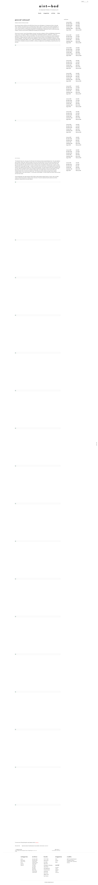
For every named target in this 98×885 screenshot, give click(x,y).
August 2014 (68, 132)
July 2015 (77, 111)
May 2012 (77, 153)
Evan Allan (46, 862)
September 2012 (69, 156)
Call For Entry (23, 861)
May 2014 (77, 127)
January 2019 (68, 60)
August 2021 (68, 42)
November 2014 (69, 127)
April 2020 (78, 52)
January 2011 (68, 162)
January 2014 (68, 124)
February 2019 (78, 68)
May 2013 (77, 140)
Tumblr (56, 868)
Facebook (57, 867)
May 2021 (77, 38)
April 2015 (77, 116)
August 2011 (68, 170)
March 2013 (78, 143)
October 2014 (68, 129)
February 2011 (78, 170)
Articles (53, 13)
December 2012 (69, 151)
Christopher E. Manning (48, 865)
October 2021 (68, 39)
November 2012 (69, 153)
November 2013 (69, 140)
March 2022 (78, 28)
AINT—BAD (49, 6)
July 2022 (77, 22)
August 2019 (68, 68)
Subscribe (57, 872)
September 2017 (69, 92)
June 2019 (77, 62)
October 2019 (68, 65)
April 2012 (78, 154)
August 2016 (68, 106)
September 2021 (69, 41)
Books (39, 13)
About (56, 862)
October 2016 (68, 103)
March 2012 (78, 156)
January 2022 (69, 22)
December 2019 (69, 62)
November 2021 (69, 38)
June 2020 (78, 49)
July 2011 (77, 162)
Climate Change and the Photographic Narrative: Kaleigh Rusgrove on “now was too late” (26, 850)
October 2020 (69, 52)
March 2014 (78, 130)
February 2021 (78, 42)
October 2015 (68, 116)
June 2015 (77, 113)
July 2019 (77, 60)
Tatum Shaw (46, 866)
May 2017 (77, 89)
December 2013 (69, 138)
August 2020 (68, 55)
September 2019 (69, 66)
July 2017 (77, 86)
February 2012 (78, 157)
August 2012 (68, 157)
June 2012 (78, 151)
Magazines (46, 13)
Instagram (57, 869)
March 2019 (78, 66)
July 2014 (77, 124)
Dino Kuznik (46, 872)
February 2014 (78, 132)
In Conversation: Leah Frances (56, 850)
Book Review (23, 860)
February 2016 (78, 106)
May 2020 (33, 867)
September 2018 (69, 79)
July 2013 (77, 137)
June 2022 (78, 23)
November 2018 (69, 76)
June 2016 (77, 100)
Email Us (68, 862)
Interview (22, 863)
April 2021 (78, 39)
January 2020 (69, 47)
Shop (58, 13)
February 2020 (78, 55)
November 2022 (69, 25)
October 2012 (68, 154)
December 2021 (69, 36)
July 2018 (77, 73)
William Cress (46, 874)
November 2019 (69, 63)
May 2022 (78, 25)
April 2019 (78, 65)
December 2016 (69, 100)
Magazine (22, 865)
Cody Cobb (46, 871)
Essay (22, 862)
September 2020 (35, 862)
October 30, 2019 (21, 22)
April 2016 (78, 103)
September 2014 (69, 130)
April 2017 (78, 90)
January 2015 (68, 111)
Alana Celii (46, 863)
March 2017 (78, 92)
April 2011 (77, 167)
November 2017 (69, 89)
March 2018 (78, 79)
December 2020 (69, 49)
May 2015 (77, 114)
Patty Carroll (46, 860)
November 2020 (34, 860)
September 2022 (69, 28)
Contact (56, 860)
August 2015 (68, 119)
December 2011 (69, 164)
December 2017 (69, 87)
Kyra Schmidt (26, 22)
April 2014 (78, 129)
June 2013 (77, 138)
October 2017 (68, 90)
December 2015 (69, 113)
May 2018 (77, 76)
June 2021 (78, 36)
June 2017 (77, 87)
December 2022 (69, 23)
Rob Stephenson (47, 868)
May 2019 (77, 63)
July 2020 (77, 47)
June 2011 (77, 164)
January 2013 (68, 137)
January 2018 (68, 73)
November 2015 (69, 114)
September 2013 (69, 143)
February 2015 (78, 119)
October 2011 (68, 167)
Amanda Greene (47, 869)
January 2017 (68, 86)
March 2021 (78, 41)
